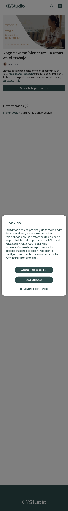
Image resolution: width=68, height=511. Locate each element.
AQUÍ (31, 244)
